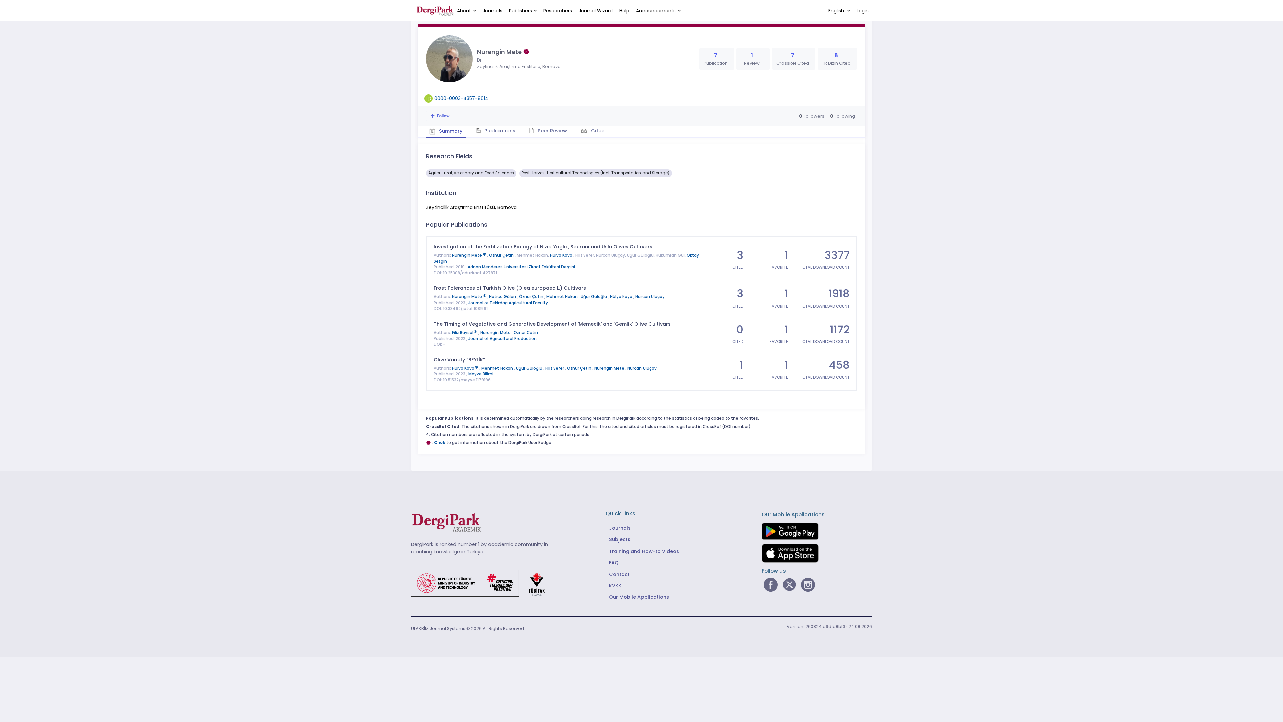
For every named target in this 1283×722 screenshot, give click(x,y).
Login (863, 10)
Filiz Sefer (555, 368)
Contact (619, 574)
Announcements (656, 10)
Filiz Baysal (463, 332)
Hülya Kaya (561, 255)
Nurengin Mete (467, 255)
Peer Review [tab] (551, 130)
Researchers (557, 10)
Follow (443, 116)
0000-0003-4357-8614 (461, 98)
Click (439, 442)
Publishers (520, 10)
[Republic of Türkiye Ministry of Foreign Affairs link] (482, 582)
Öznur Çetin (502, 255)
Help (624, 10)
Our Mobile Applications (639, 597)
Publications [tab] (499, 130)
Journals (492, 10)
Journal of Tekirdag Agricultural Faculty (508, 303)
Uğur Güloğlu (594, 296)
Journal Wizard (596, 10)
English (836, 10)
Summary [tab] (450, 131)
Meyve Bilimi (480, 374)
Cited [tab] (597, 130)
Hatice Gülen (503, 296)
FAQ (614, 562)
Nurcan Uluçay (650, 296)
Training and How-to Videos (644, 551)
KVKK (615, 585)
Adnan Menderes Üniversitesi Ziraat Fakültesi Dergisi (521, 267)
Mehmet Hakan (562, 296)
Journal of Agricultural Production (502, 338)
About (464, 10)
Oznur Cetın (526, 332)
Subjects (619, 539)
